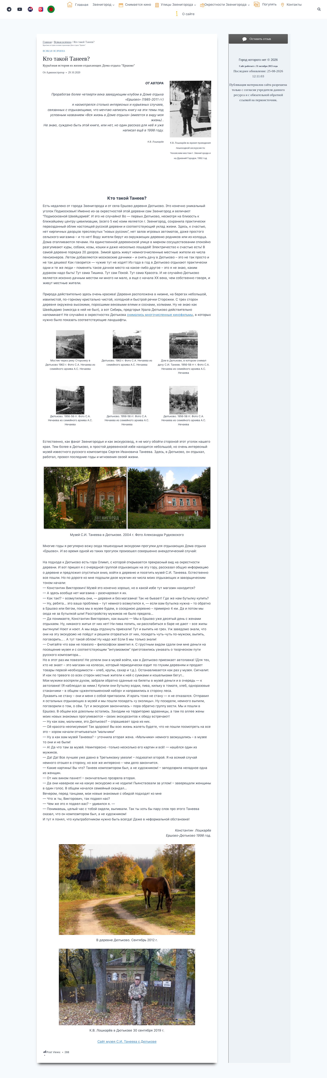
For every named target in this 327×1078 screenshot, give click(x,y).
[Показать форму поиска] (319, 9)
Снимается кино (138, 4)
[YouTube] (19, 9)
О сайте (188, 14)
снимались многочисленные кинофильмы (160, 315)
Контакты (294, 4)
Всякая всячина (54, 51)
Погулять (269, 4)
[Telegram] (9, 9)
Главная (81, 5)
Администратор (55, 72)
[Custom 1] (30, 9)
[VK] (41, 9)
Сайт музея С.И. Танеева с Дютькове (126, 1041)
